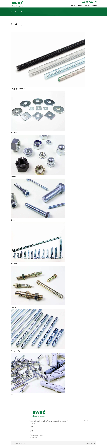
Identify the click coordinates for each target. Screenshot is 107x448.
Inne (12, 395)
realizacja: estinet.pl (90, 443)
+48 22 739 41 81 (89, 2)
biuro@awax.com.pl (34, 432)
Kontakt (94, 5)
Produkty (72, 5)
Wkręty (14, 263)
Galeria (80, 5)
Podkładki (15, 132)
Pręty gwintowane (18, 89)
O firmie (87, 5)
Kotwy (13, 307)
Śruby (13, 220)
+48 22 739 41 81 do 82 (35, 428)
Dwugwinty (15, 351)
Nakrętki (14, 176)
